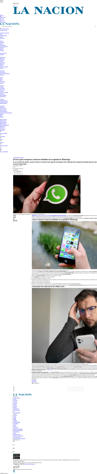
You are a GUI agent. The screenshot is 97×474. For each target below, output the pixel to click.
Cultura (1, 61)
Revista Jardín (3, 126)
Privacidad (32, 464)
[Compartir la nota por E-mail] (16, 220)
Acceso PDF (2, 106)
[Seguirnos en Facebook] (13, 441)
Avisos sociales (3, 110)
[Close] (13, 387)
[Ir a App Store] (16, 458)
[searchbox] (48, 26)
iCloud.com (49, 369)
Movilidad (2, 47)
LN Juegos (2, 85)
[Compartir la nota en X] (15, 220)
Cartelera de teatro (4, 102)
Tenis (1, 80)
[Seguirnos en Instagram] (13, 448)
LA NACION (15, 157)
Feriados (2, 91)
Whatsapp (34, 380)
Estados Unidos (3, 53)
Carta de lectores (3, 111)
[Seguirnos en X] (13, 445)
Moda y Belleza (3, 95)
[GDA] (16, 468)
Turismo (1, 87)
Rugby (1, 79)
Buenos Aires (3, 57)
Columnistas (2, 72)
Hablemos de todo (4, 66)
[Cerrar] (19, 24)
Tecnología (2, 88)
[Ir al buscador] (14, 5)
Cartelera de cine (3, 100)
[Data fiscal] (14, 472)
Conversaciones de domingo (6, 112)
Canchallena (2, 81)
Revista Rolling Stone (4, 125)
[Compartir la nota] (13, 217)
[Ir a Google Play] (16, 456)
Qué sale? (2, 99)
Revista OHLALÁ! (3, 119)
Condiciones (27, 464)
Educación (2, 60)
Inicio (2, 15)
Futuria (1, 41)
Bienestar (2, 64)
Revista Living (3, 123)
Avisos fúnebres (3, 108)
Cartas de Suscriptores (5, 73)
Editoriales (2, 70)
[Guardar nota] (13, 215)
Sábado (1, 114)
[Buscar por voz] (95, 26)
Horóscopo (2, 89)
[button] (48, 87)
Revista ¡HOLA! (3, 121)
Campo (1, 43)
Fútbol (1, 77)
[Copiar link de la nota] (13, 219)
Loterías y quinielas (4, 92)
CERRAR (1, 0)
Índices (1, 49)
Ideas (1, 115)
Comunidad (2, 62)
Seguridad (2, 58)
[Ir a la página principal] (48, 13)
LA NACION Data (3, 35)
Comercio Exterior (4, 46)
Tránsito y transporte (4, 33)
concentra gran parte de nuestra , (49, 215)
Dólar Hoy (2, 42)
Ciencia (1, 65)
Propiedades (2, 45)
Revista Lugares (3, 122)
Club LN (3, 20)
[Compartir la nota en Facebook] (13, 220)
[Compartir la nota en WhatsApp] (15, 217)
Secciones (3, 17)
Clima (1, 34)
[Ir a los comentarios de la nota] (15, 215)
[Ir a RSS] (13, 452)
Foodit (2, 19)
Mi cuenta (3, 22)
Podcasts (2, 93)
